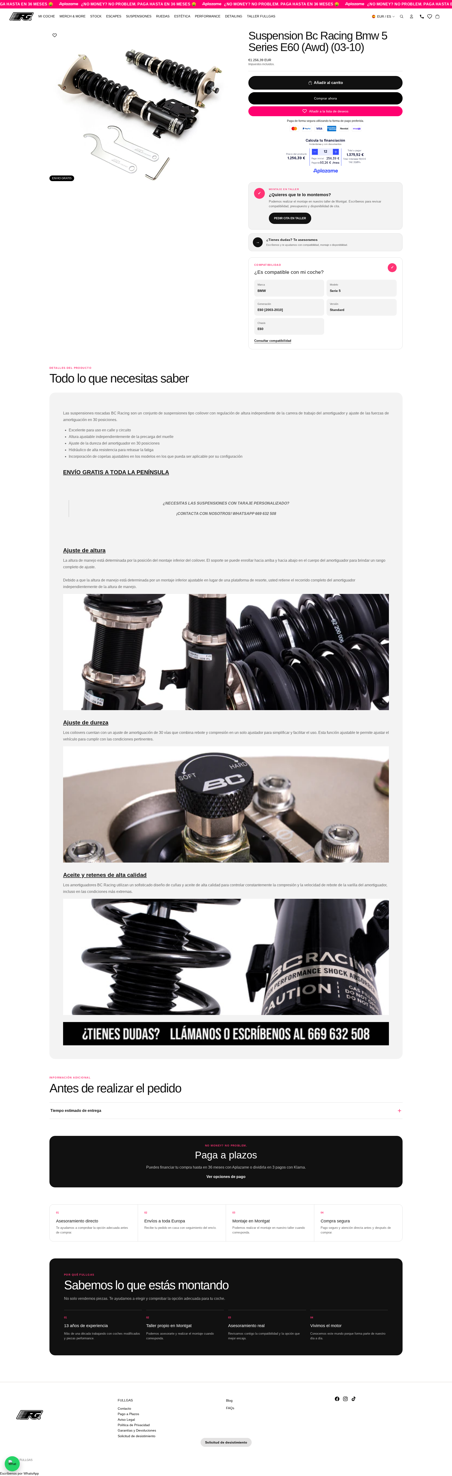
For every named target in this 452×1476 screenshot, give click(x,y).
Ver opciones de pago (226, 1177)
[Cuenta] (411, 16)
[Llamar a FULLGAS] (422, 16)
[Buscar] (401, 16)
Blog (229, 1400)
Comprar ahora (325, 98)
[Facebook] (337, 1399)
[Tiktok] (353, 1399)
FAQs (230, 1408)
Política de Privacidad (134, 1425)
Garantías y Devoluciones (137, 1430)
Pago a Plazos (128, 1414)
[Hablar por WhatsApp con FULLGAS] (12, 1463)
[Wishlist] (429, 16)
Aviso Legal (126, 1419)
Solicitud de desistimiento (136, 1436)
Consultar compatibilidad (272, 340)
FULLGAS (26, 1460)
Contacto (124, 1408)
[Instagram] (345, 1399)
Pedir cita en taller (290, 218)
